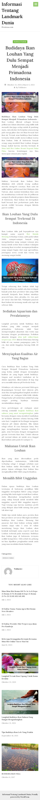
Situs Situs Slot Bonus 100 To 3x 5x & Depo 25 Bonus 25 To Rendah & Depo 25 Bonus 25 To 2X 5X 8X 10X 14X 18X (19, 593)
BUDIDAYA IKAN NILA (11, 774)
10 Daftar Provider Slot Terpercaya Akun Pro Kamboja (19, 625)
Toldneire (22, 87)
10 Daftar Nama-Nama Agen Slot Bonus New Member (18, 610)
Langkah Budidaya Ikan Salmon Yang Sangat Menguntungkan (17, 718)
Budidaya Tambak (20, 42)
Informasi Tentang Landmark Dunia (16, 794)
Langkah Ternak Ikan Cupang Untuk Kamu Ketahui (20, 677)
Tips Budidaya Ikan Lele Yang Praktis (17, 732)
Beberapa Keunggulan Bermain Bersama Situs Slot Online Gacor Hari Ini (19, 640)
